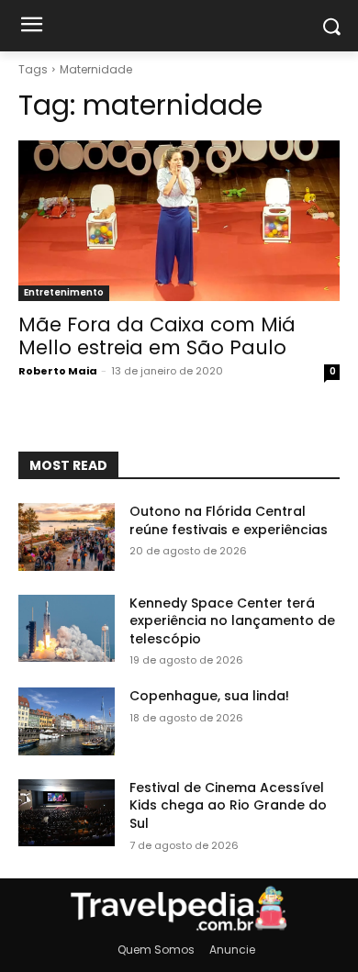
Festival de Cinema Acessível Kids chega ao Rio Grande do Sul (228, 805)
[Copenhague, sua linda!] (66, 721)
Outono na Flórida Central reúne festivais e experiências (228, 520)
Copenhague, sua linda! (209, 696)
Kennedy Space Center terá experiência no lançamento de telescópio (232, 621)
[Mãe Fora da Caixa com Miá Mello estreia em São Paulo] (179, 220)
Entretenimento (64, 292)
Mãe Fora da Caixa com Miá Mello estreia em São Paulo (157, 336)
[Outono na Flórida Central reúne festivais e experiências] (66, 537)
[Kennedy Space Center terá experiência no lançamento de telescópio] (66, 629)
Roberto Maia (57, 370)
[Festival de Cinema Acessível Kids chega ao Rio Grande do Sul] (66, 813)
